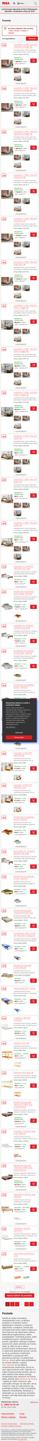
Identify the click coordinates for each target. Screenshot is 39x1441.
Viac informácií (10, 727)
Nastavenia (19, 732)
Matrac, (5, 1360)
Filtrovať (32, 39)
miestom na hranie (28, 1379)
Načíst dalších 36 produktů (19, 1295)
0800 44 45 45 (11, 1404)
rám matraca (8, 1365)
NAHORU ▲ (19, 1287)
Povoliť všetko (19, 737)
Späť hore (34, 1402)
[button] (14, 3)
